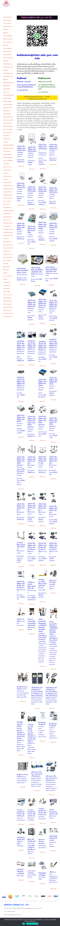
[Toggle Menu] (58, 9)
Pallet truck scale (7, 117)
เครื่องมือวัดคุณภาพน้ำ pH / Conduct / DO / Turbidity (8, 198)
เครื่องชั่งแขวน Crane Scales (6, 112)
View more (21, 166)
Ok (23, 923)
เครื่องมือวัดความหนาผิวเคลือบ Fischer (8, 190)
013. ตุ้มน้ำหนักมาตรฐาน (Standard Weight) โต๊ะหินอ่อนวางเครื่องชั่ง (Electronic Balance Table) (8, 146)
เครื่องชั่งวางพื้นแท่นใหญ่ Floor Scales (8, 106)
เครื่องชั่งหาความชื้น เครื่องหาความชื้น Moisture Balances (8, 123)
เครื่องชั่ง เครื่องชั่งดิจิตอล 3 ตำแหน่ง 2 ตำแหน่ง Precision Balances (8, 40)
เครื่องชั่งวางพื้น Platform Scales (7, 99)
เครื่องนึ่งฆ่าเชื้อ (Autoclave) (7, 284)
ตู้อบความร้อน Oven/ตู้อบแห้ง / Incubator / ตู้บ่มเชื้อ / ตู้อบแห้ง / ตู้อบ (8, 209)
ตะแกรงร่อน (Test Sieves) (7, 277)
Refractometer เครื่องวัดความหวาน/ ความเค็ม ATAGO (8, 313)
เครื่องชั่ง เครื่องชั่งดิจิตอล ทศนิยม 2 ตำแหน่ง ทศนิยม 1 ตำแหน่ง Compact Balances (8, 55)
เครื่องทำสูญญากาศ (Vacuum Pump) (7, 305)
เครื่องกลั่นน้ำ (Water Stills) (6, 290)
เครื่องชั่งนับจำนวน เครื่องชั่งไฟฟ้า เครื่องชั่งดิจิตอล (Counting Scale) (8, 68)
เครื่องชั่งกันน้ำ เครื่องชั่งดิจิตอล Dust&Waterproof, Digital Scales (8, 81)
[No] (58, 922)
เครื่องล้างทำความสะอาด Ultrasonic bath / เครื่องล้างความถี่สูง (7, 258)
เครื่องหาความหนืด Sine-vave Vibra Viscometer (7, 132)
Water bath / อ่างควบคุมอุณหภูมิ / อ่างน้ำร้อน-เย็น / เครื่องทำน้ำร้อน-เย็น (8, 246)
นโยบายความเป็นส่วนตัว (32, 923)
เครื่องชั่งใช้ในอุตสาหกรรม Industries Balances (8, 92)
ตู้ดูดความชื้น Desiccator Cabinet (6, 270)
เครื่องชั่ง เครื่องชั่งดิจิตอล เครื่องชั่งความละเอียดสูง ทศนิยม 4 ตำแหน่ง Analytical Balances (7, 25)
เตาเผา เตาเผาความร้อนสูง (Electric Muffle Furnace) (8, 298)
